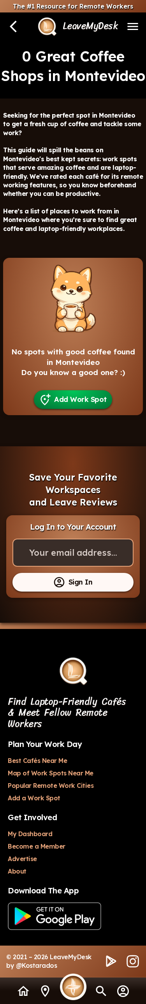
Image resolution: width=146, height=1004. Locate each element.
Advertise (22, 859)
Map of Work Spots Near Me (50, 773)
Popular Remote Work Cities (50, 785)
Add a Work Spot (34, 798)
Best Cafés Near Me (37, 760)
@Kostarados (36, 965)
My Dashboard (30, 834)
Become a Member (36, 846)
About (17, 871)
